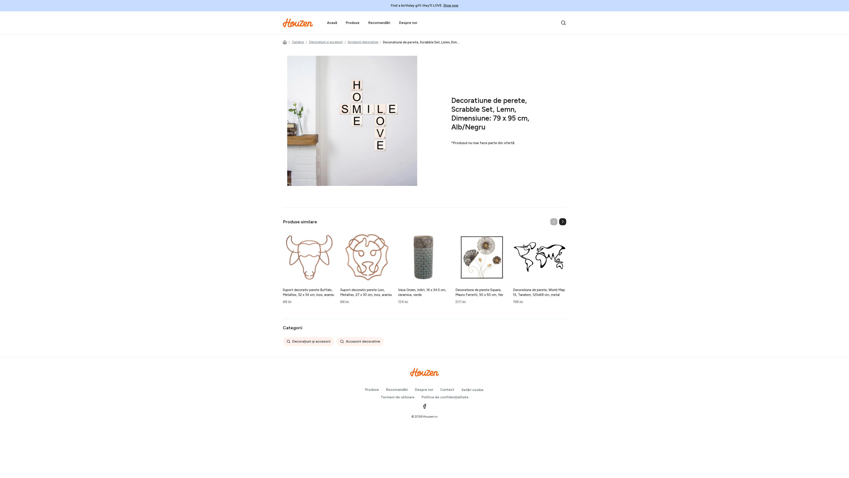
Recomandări (379, 23)
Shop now (450, 6)
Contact (447, 389)
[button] (562, 221)
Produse (352, 23)
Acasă (332, 23)
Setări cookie (472, 390)
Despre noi (408, 23)
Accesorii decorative (363, 42)
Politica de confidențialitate (445, 397)
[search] (563, 23)
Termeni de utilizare (398, 397)
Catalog (298, 42)
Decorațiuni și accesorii (326, 42)
